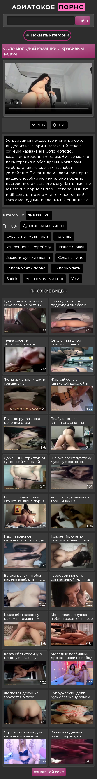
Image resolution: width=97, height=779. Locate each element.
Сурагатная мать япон (43, 226)
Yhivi (75, 279)
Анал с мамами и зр (44, 279)
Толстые (63, 236)
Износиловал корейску (29, 247)
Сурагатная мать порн (27, 236)
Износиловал (71, 247)
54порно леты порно (26, 268)
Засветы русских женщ (28, 257)
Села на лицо (70, 257)
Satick (12, 279)
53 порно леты (67, 268)
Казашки (41, 215)
